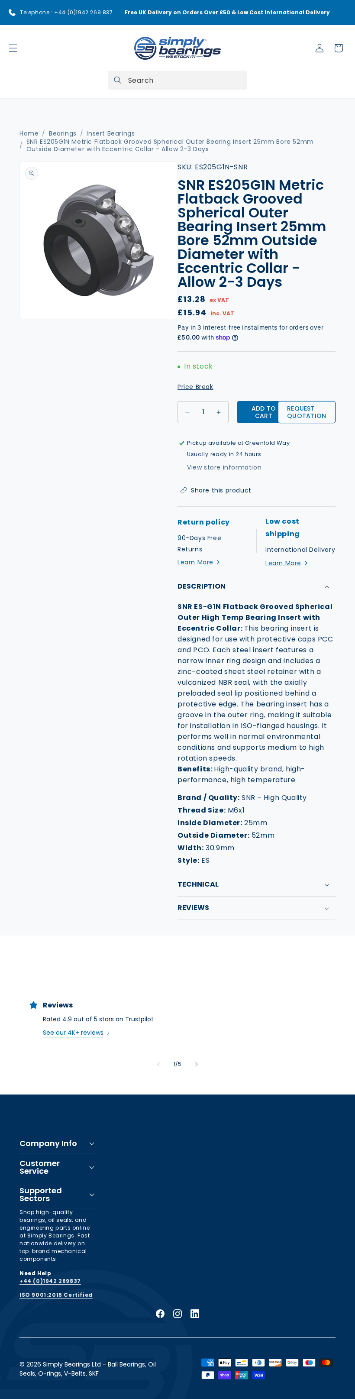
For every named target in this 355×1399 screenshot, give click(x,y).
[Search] (117, 80)
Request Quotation (306, 412)
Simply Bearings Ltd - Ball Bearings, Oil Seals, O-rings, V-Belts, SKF (87, 1369)
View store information (224, 467)
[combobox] (177, 80)
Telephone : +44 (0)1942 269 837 (66, 12)
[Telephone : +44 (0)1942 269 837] (12, 12)
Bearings (63, 133)
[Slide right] (196, 1064)
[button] (13, 48)
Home (29, 133)
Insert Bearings (111, 133)
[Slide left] (158, 1064)
